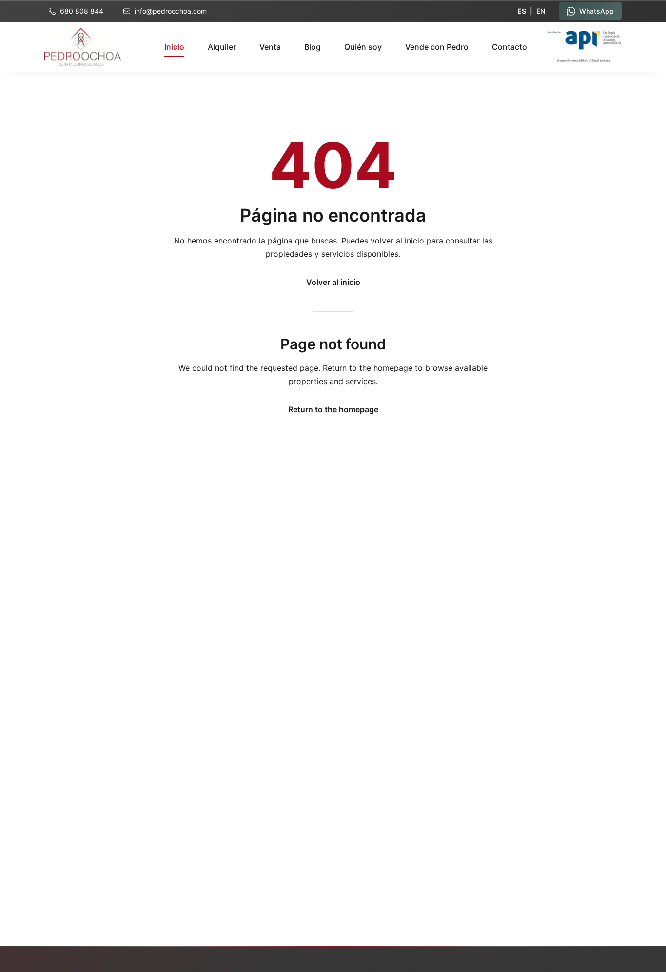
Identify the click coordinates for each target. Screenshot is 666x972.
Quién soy (363, 47)
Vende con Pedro (437, 47)
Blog (312, 47)
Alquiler (222, 47)
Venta (270, 47)
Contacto (509, 47)
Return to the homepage (333, 409)
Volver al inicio (333, 282)
